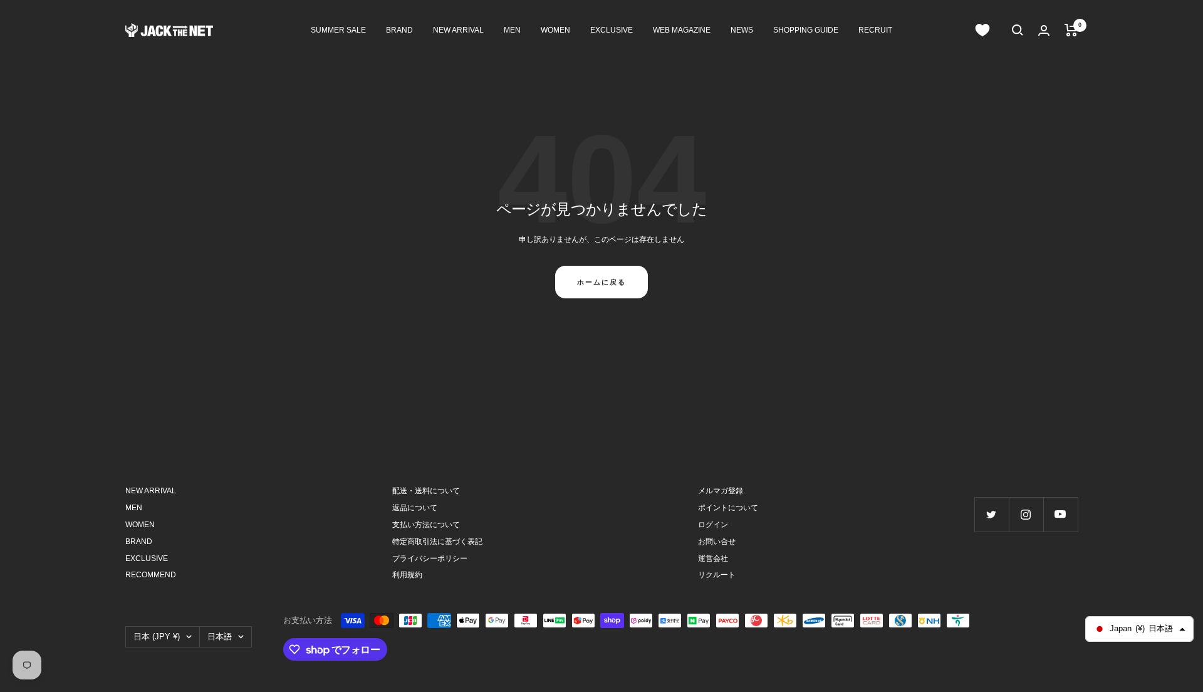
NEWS (742, 30)
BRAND (399, 30)
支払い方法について (426, 524)
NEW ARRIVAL (458, 30)
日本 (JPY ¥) (156, 636)
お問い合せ (717, 541)
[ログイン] (1043, 30)
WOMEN (555, 30)
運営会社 (713, 558)
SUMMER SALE (338, 30)
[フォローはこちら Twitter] (991, 514)
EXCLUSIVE (611, 30)
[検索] (1017, 30)
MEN (512, 30)
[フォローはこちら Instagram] (1026, 514)
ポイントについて (728, 507)
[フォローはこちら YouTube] (1060, 514)
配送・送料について (426, 490)
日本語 (219, 636)
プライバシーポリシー (429, 558)
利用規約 (407, 574)
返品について (414, 507)
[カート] (1071, 30)
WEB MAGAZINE (682, 30)
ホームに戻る (601, 282)
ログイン (713, 524)
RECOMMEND (150, 574)
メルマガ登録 (720, 490)
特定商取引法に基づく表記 (437, 541)
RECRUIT (875, 30)
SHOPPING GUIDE (805, 30)
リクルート (717, 574)
